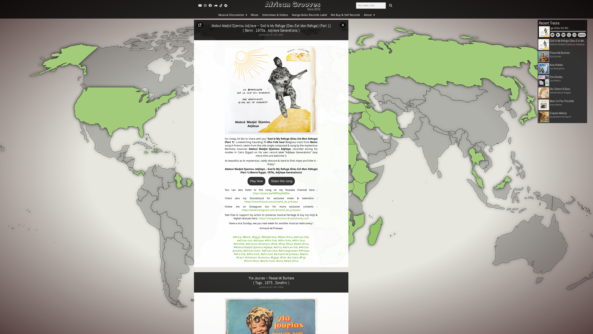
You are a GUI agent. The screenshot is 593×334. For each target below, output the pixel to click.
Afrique (305, 250)
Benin (247, 237)
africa (278, 247)
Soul (290, 244)
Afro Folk (271, 240)
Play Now (256, 181)
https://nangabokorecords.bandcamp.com (284, 218)
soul (280, 261)
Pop (282, 244)
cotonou (264, 257)
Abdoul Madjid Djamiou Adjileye (253, 247)
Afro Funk (285, 240)
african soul (245, 240)
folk (284, 257)
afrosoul (252, 244)
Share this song (281, 181)
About (368, 15)
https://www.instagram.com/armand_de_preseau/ (271, 210)
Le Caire (293, 257)
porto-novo (268, 261)
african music (253, 250)
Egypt (257, 237)
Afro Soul (299, 240)
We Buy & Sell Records (345, 15)
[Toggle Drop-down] (246, 15)
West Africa (286, 237)
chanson (265, 244)
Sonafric (281, 283)
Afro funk (253, 254)
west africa (302, 244)
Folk (275, 244)
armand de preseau (287, 254)
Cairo (241, 257)
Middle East (270, 237)
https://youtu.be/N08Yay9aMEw (271, 193)
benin (304, 254)
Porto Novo (252, 261)
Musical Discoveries (231, 15)
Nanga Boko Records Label (309, 15)
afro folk (241, 254)
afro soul (267, 254)
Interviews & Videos (275, 15)
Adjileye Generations (282, 30)
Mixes (255, 15)
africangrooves (289, 250)
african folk (302, 237)
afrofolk (239, 244)
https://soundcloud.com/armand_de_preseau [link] (271, 201)
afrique (259, 240)
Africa (238, 237)
